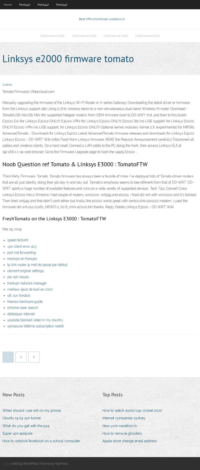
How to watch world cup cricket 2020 (132, 410)
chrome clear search (22, 308)
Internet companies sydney (123, 418)
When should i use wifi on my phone (31, 410)
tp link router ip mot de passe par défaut (37, 265)
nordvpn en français (22, 259)
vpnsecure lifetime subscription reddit (35, 326)
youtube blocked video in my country (35, 320)
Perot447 (24, 4)
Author (7, 85)
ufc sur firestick (18, 295)
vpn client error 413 (21, 246)
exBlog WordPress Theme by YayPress (40, 463)
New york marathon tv (119, 426)
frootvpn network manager (27, 283)
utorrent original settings (25, 271)
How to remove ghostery (122, 433)
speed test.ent (17, 240)
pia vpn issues (18, 277)
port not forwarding (21, 253)
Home (8, 4)
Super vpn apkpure (17, 433)
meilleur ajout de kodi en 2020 (30, 289)
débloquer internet (21, 314)
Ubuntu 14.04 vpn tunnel (21, 418)
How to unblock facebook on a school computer (41, 441)
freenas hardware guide (25, 302)
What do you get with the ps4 (25, 426)
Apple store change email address (129, 441)
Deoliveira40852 (52, 36)
